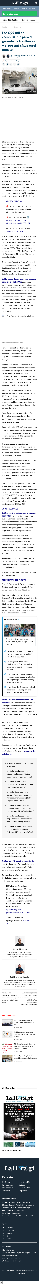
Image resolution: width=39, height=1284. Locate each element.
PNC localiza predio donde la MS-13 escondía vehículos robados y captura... (24, 1046)
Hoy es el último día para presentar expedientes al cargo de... (25, 1022)
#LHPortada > (8, 1088)
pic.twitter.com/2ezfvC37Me (18, 912)
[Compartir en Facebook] (7, 64)
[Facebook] (3, 1227)
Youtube (9, 1239)
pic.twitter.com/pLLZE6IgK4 (18, 223)
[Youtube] (3, 1238)
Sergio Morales (19, 949)
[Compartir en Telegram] (18, 64)
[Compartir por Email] (14, 64)
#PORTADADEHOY (14, 201)
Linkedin (9, 1233)
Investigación (15, 27)
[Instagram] (3, 1230)
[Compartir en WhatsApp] (3, 64)
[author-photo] (20, 946)
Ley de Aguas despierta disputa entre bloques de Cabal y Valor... (25, 1057)
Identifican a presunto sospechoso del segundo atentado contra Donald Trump (10, 999)
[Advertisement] (19, 120)
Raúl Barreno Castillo (28, 55)
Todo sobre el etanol (28, 20)
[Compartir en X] (10, 64)
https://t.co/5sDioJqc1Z (16, 220)
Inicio (4, 27)
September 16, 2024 (14, 231)
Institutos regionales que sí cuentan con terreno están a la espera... (24, 1034)
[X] (3, 1236)
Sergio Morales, (15, 55)
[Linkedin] (3, 1233)
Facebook (10, 1227)
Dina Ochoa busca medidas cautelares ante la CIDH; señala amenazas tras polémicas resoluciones (28, 1000)
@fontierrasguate (13, 909)
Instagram (10, 1230)
